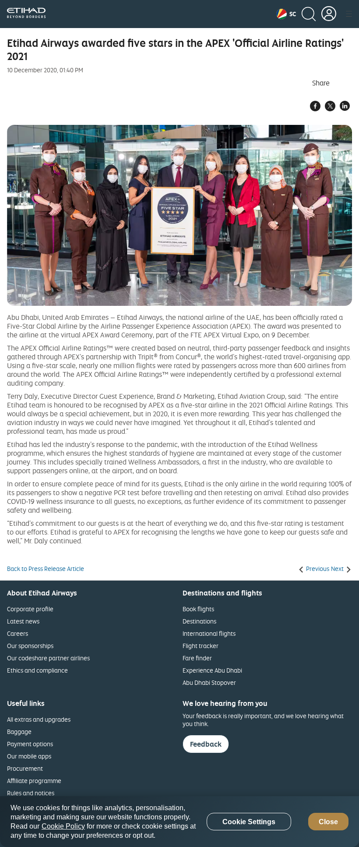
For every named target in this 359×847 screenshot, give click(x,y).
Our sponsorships (30, 645)
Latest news (23, 621)
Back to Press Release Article (45, 569)
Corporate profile (30, 609)
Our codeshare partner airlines (48, 658)
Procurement (25, 768)
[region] (179, 821)
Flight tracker (200, 645)
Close (328, 822)
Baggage (19, 731)
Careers (17, 633)
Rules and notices (30, 793)
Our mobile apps (29, 756)
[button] (286, 14)
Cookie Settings (248, 822)
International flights (209, 633)
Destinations (199, 621)
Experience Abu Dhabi (212, 670)
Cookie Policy (63, 826)
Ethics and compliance (37, 670)
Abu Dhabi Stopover (209, 682)
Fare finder (197, 658)
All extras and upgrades (38, 719)
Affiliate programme (34, 780)
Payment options (30, 744)
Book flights (198, 609)
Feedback (206, 744)
